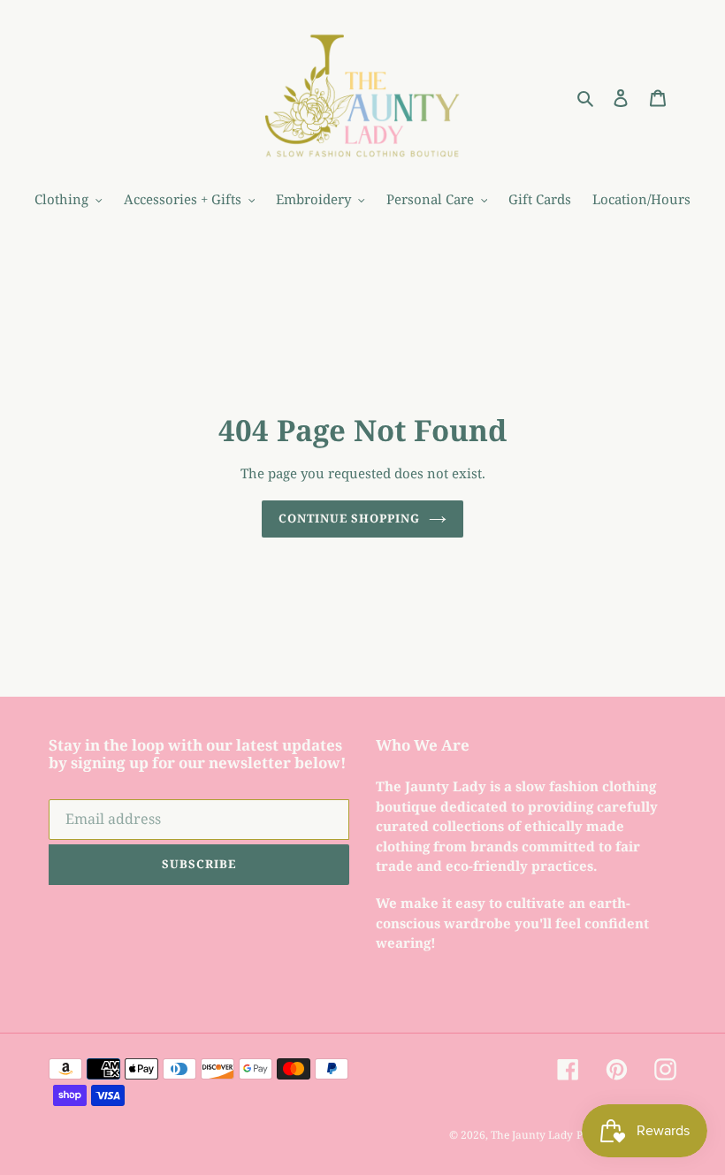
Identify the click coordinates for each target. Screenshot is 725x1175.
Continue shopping (350, 518)
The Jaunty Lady (532, 1134)
